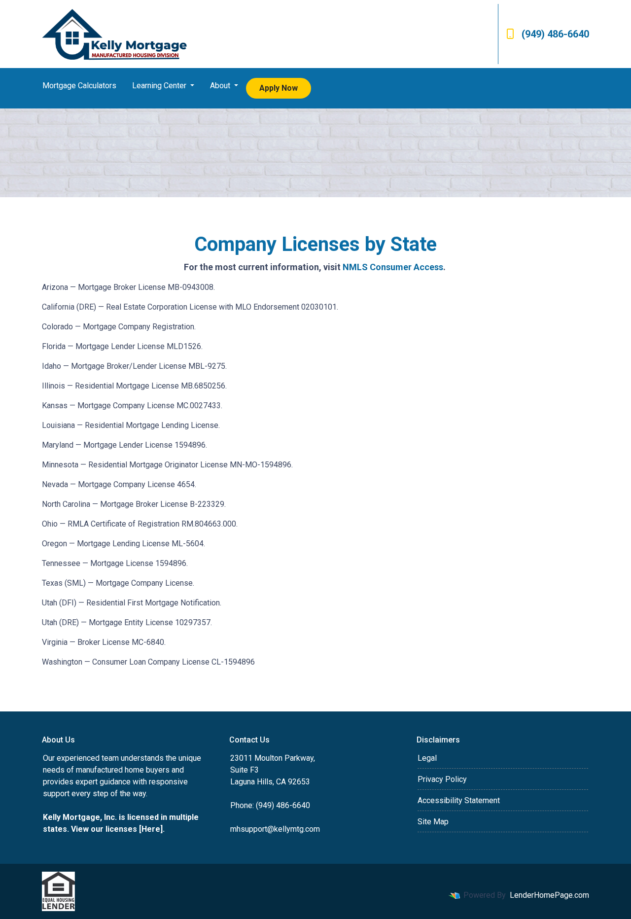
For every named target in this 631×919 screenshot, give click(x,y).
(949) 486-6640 (555, 34)
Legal (427, 758)
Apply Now (278, 88)
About (221, 85)
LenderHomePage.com (549, 895)
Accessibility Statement (459, 800)
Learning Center (160, 85)
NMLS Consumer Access (393, 267)
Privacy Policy (442, 779)
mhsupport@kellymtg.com (275, 829)
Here (150, 829)
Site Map (433, 821)
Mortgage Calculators (79, 85)
